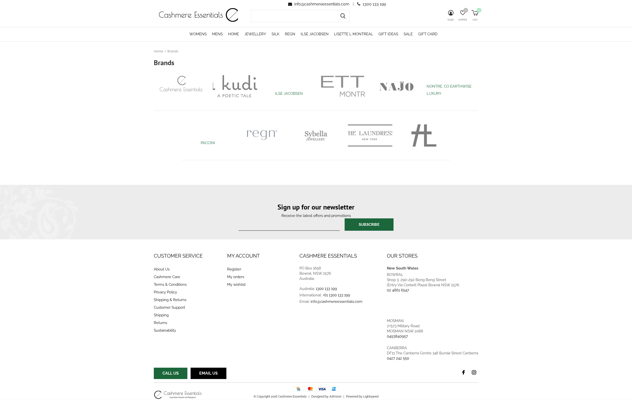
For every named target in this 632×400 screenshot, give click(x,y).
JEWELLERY (255, 34)
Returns (160, 323)
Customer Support (169, 307)
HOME (233, 34)
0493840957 (397, 336)
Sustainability (165, 330)
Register (234, 269)
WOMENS (198, 34)
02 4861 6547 (398, 290)
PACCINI (208, 143)
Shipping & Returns (170, 300)
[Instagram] (474, 372)
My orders (235, 277)
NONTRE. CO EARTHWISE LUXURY (449, 90)
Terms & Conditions (170, 284)
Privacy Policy (165, 292)
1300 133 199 (374, 4)
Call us (170, 373)
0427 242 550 (398, 358)
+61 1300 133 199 (336, 295)
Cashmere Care (167, 277)
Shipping (161, 315)
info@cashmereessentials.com (321, 4)
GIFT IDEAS (388, 34)
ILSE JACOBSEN (315, 34)
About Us (162, 269)
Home (158, 51)
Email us (208, 373)
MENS (217, 34)
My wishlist (236, 284)
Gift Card (427, 34)
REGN (290, 34)
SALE (408, 34)
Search (343, 16)
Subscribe (369, 224)
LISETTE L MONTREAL (353, 34)
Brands (172, 51)
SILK (275, 34)
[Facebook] (463, 372)
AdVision (335, 396)
